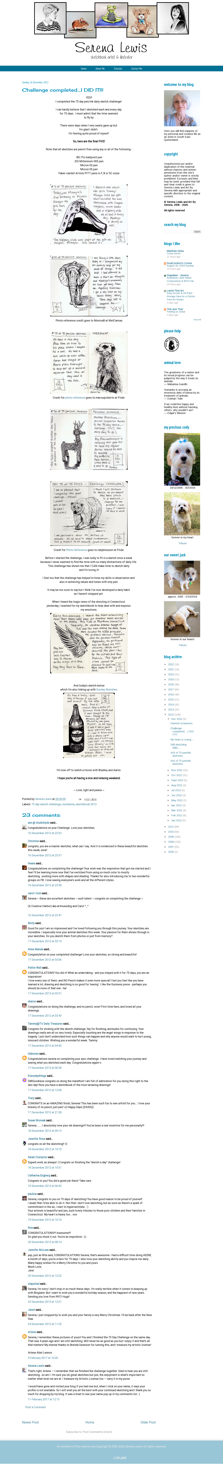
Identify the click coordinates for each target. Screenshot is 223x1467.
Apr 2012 (176, 805)
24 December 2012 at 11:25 (45, 1324)
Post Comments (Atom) (97, 1432)
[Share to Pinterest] (95, 799)
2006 (171, 851)
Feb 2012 (177, 815)
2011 (171, 826)
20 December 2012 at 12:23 (45, 1275)
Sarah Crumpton (37, 1157)
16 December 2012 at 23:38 (45, 885)
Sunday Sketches (106, 689)
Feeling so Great (176, 311)
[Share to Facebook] (93, 799)
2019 (171, 679)
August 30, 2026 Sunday (180, 265)
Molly (31, 923)
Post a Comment (35, 1407)
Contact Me (136, 68)
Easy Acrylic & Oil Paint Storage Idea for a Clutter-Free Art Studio (181, 296)
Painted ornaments (181, 723)
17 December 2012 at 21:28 (45, 1112)
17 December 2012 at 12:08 (45, 1090)
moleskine (68, 804)
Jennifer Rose (36, 1138)
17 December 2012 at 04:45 (45, 1045)
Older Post (148, 1422)
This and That (175, 309)
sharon (32, 1001)
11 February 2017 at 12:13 (43, 1399)
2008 (171, 841)
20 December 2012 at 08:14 (45, 1242)
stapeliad (33, 1283)
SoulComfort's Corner (179, 263)
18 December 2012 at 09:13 (45, 1130)
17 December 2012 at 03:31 (45, 993)
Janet (31, 1309)
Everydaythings (37, 1075)
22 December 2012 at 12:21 (45, 1301)
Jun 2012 (177, 795)
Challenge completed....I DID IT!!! (182, 731)
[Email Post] (79, 799)
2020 (171, 674)
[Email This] (85, 799)
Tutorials (118, 68)
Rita (30, 1227)
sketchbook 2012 (86, 804)
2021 (171, 669)
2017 (171, 689)
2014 (171, 704)
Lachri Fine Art (175, 290)
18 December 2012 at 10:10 (45, 1149)
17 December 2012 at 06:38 (45, 1067)
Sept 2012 (177, 780)
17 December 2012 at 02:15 (45, 941)
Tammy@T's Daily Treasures (45, 1023)
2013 (171, 709)
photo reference (75, 397)
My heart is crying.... (182, 739)
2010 (171, 831)
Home (83, 68)
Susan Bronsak (37, 1120)
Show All (197, 320)
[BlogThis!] (88, 799)
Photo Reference (76, 550)
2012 (171, 714)
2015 (171, 699)
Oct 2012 (177, 775)
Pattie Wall (35, 967)
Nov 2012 (177, 770)
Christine (33, 841)
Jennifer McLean (38, 1249)
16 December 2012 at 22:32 (45, 833)
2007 (171, 846)
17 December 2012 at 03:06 (45, 959)
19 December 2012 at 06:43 (45, 1185)
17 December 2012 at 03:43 (45, 1015)
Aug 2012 (177, 785)
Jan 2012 (177, 820)
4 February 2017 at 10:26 (43, 1357)
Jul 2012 (176, 790)
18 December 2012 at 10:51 (45, 1167)
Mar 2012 (177, 810)
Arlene (32, 1332)
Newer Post (30, 1422)
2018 (171, 684)
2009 (171, 836)
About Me (100, 68)
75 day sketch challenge (46, 804)
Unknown (33, 1053)
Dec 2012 (177, 719)
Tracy (31, 1098)
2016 (171, 694)
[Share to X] (90, 799)
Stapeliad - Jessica (178, 275)
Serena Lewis (36, 1365)
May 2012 (177, 800)
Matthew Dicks (175, 251)
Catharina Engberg (39, 1175)
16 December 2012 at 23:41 (45, 915)
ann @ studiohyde (38, 822)
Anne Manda (35, 949)
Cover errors (174, 253)
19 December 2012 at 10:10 (45, 1219)
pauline (32, 1193)
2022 (171, 664)
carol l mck (34, 893)
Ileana (31, 863)
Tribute (182, 543)
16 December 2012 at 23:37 (45, 855)
